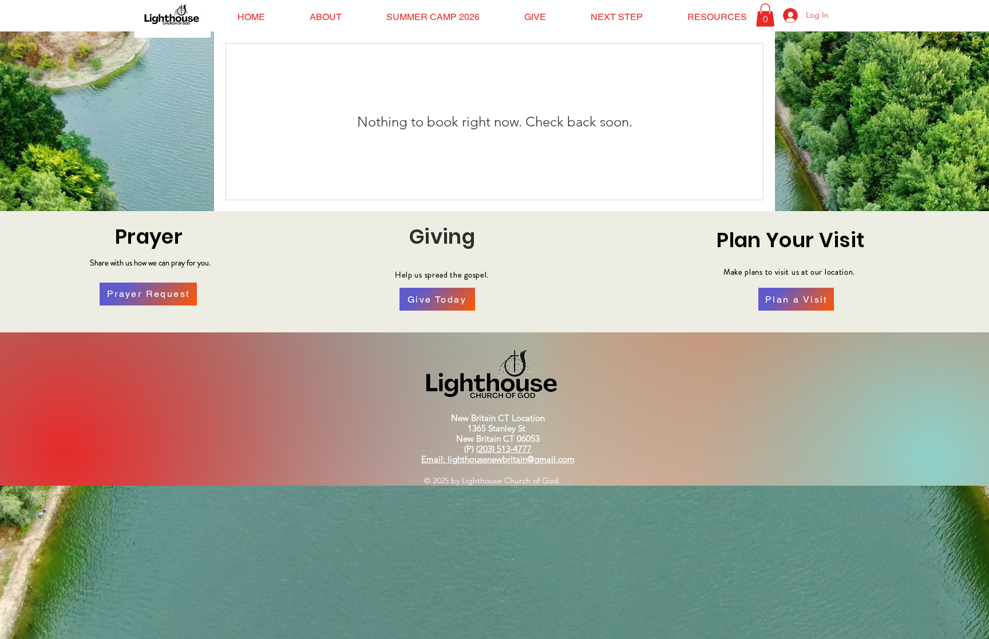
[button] (325, 16)
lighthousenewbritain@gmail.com (511, 459)
